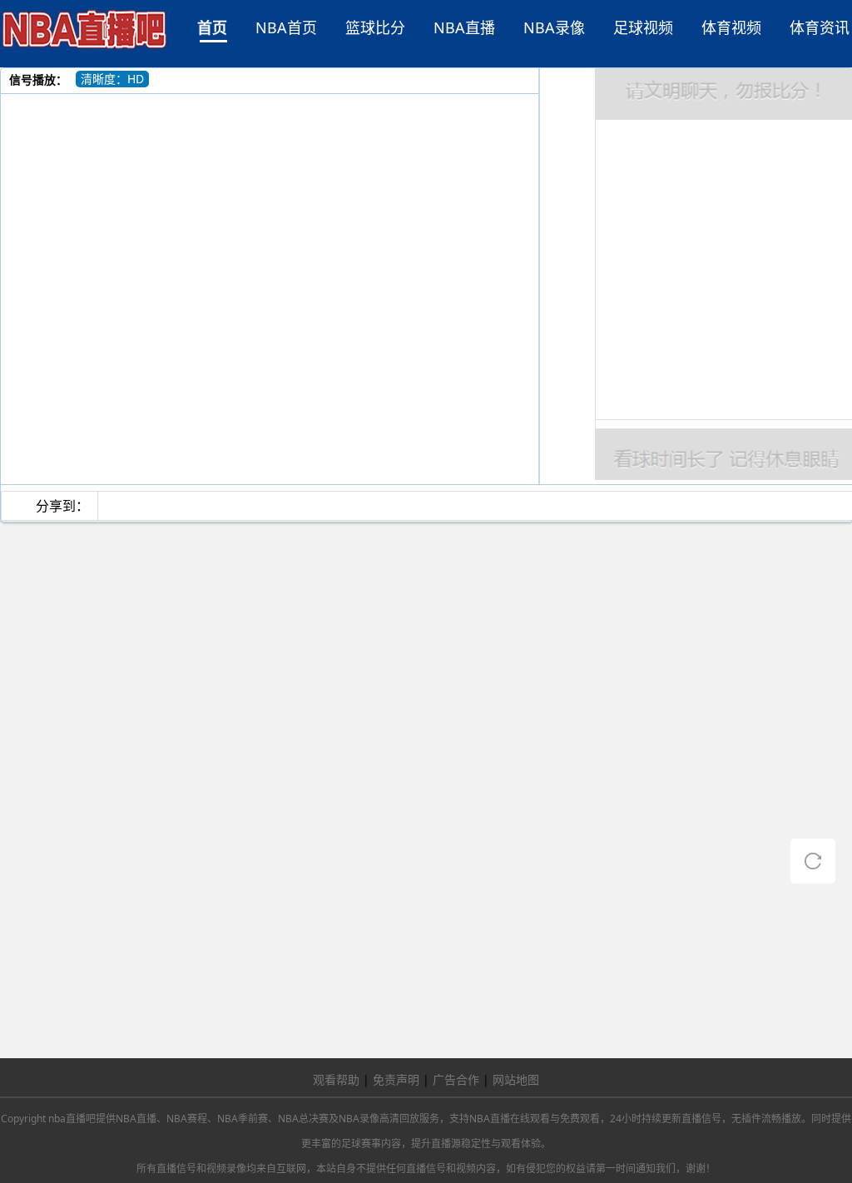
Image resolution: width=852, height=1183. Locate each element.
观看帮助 (336, 1079)
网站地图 (516, 1079)
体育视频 (731, 27)
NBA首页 (286, 27)
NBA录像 (554, 27)
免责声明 (396, 1079)
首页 (212, 27)
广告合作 (456, 1079)
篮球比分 (375, 27)
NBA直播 (464, 27)
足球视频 (643, 27)
